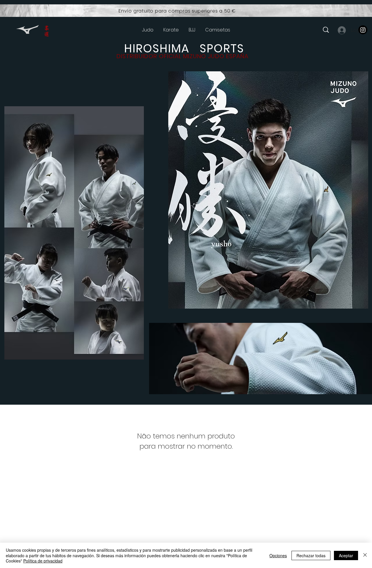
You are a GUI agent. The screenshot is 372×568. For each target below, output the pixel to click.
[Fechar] (365, 555)
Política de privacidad (42, 561)
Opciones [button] (278, 555)
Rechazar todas (311, 555)
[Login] (341, 30)
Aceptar (346, 555)
